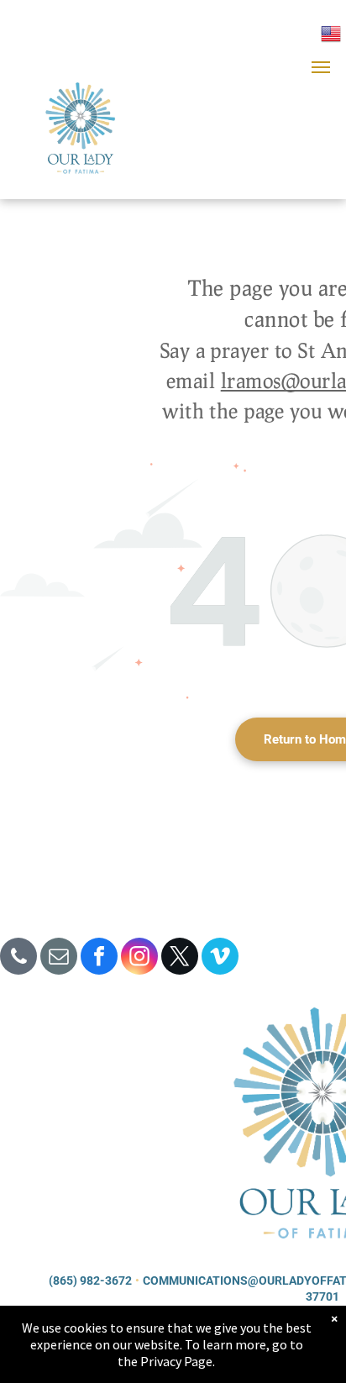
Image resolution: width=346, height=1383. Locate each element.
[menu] (321, 67)
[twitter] (179, 958)
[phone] (18, 958)
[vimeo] (220, 958)
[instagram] (139, 958)
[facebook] (99, 958)
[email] (58, 958)
